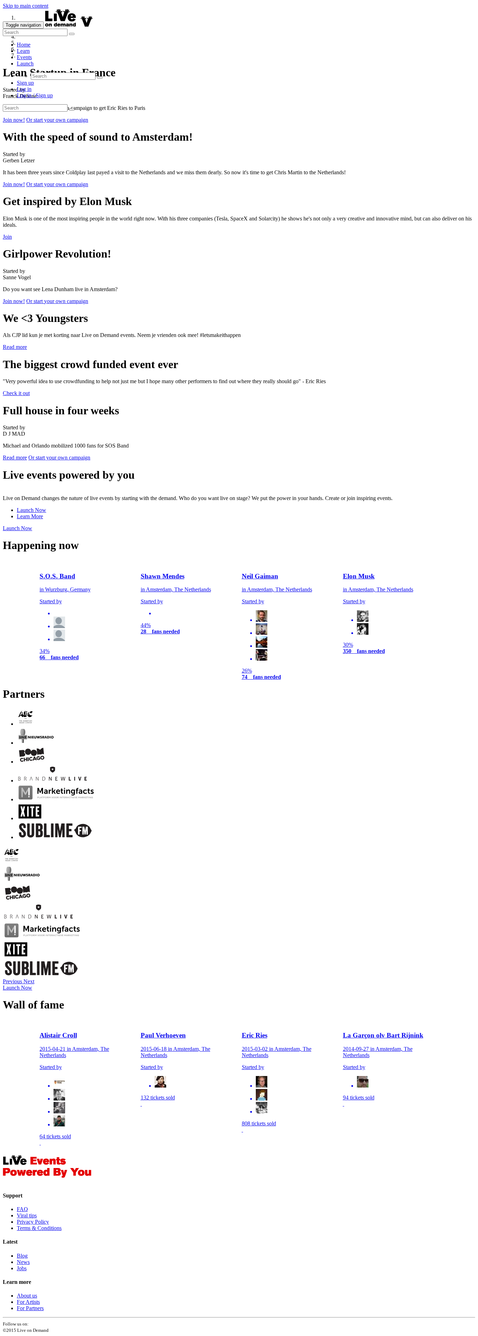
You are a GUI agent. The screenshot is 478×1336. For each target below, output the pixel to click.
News (23, 1262)
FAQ (22, 1209)
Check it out (16, 393)
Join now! (14, 120)
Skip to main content (25, 6)
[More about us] (47, 1182)
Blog (22, 1256)
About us (27, 1296)
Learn (23, 51)
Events (24, 57)
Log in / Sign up (35, 95)
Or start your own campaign (57, 120)
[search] (35, 32)
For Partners (30, 1308)
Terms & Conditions (39, 1228)
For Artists (28, 1302)
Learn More (30, 516)
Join (7, 237)
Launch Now (31, 510)
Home (23, 45)
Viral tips (27, 1215)
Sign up (25, 83)
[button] (13, 981)
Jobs (22, 1268)
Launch (25, 63)
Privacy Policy (33, 1222)
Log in (24, 89)
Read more (15, 347)
